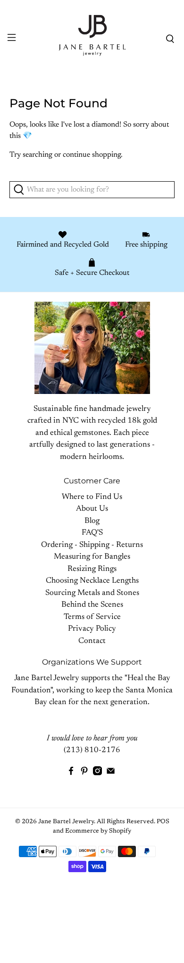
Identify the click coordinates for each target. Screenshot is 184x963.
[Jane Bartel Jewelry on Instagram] (97, 774)
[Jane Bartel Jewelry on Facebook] (71, 774)
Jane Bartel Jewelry (66, 822)
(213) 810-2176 (92, 750)
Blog (92, 521)
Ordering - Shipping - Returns (92, 545)
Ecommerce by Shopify (98, 831)
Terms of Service (92, 617)
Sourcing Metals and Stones (92, 593)
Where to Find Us (92, 497)
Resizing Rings (92, 569)
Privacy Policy (92, 629)
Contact (92, 641)
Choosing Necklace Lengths (92, 581)
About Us (92, 509)
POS (163, 822)
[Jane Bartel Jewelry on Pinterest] (84, 774)
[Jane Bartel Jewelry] (92, 38)
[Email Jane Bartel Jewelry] (110, 774)
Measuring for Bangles (92, 557)
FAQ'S (92, 533)
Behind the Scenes (92, 605)
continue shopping (92, 155)
